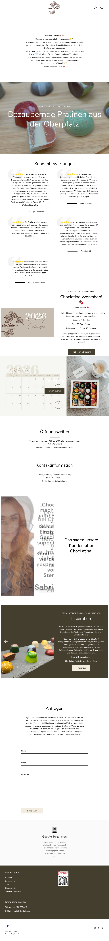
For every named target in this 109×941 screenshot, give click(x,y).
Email (23, 763)
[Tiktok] (102, 928)
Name (23, 751)
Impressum (10, 881)
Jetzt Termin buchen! (81, 351)
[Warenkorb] (101, 8)
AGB (7, 884)
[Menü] (8, 8)
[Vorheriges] (5, 386)
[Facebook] (99, 928)
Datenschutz (10, 888)
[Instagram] (95, 928)
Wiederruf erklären (13, 891)
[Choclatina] (54, 8)
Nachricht (25, 774)
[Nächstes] (103, 386)
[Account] (96, 8)
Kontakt (8, 878)
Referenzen (81, 667)
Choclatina (15, 931)
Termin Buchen (54, 390)
